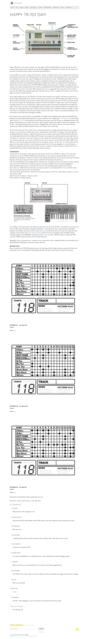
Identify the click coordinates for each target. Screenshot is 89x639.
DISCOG (21, 7)
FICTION (40, 7)
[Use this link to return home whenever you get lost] (18, 2)
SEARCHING (68, 7)
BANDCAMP (55, 7)
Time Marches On (64, 118)
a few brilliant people (34, 233)
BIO (17, 7)
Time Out (22, 120)
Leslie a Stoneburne (18, 606)
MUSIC (12, 7)
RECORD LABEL (47, 7)
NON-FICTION (33, 7)
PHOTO (62, 7)
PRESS (26, 7)
